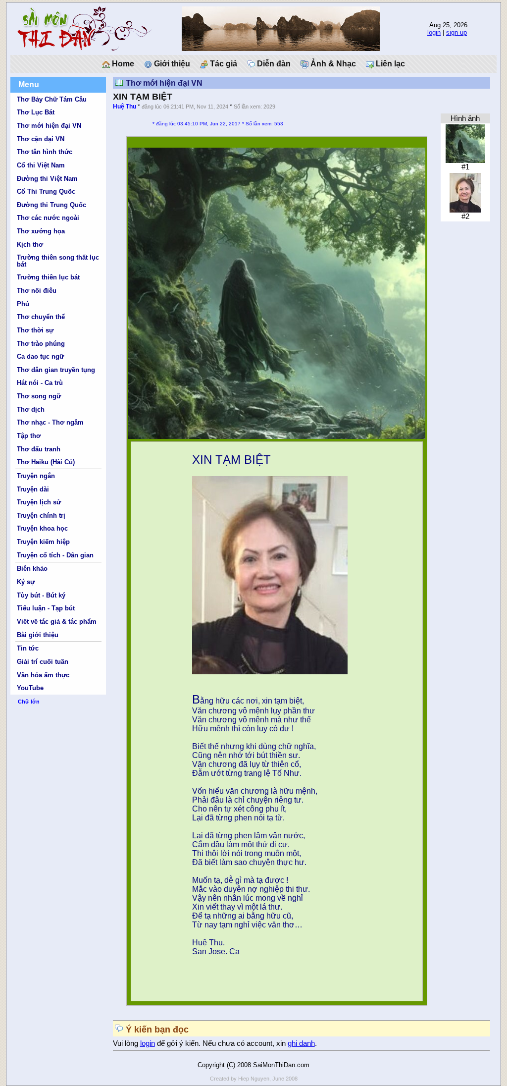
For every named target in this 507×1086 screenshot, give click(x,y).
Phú (23, 304)
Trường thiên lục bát (48, 277)
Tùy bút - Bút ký (41, 595)
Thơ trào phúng (41, 343)
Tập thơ (29, 435)
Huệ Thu (124, 106)
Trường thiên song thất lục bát (58, 261)
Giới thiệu (171, 63)
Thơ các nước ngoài (48, 217)
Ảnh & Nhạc (332, 63)
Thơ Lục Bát (35, 112)
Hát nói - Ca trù (40, 382)
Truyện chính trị (41, 515)
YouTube (30, 688)
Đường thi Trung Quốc (51, 205)
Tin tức (28, 648)
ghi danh (301, 1043)
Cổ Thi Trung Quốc (46, 191)
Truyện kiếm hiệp (43, 541)
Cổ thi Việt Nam (41, 165)
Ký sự (26, 582)
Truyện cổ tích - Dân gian (55, 555)
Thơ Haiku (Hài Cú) (46, 462)
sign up (456, 32)
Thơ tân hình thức (44, 152)
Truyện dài (33, 489)
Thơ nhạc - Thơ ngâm (50, 422)
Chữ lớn (29, 702)
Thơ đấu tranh (38, 449)
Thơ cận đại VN (40, 139)
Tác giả (222, 63)
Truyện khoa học (42, 528)
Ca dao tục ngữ (40, 356)
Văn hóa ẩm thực (43, 675)
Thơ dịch (31, 409)
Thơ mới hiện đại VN (49, 125)
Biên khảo (32, 568)
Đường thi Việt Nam (47, 178)
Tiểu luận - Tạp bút (46, 608)
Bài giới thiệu (37, 635)
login (434, 32)
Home (122, 63)
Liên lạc (389, 63)
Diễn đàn (273, 63)
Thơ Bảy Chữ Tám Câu (52, 99)
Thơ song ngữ (39, 396)
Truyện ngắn (36, 476)
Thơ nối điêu (36, 290)
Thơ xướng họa (41, 231)
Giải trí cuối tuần (42, 661)
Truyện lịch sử (39, 502)
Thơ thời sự (35, 330)
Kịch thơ (30, 244)
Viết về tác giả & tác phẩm (57, 621)
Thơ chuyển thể (41, 317)
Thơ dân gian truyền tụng (56, 370)
